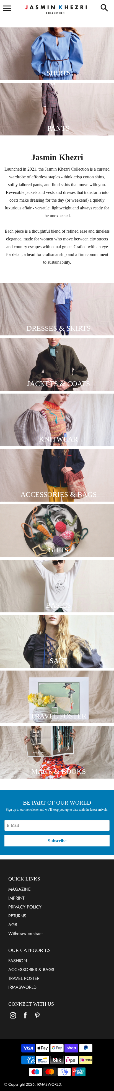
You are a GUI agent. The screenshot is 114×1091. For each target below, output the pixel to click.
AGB (12, 924)
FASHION (17, 960)
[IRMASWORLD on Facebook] (25, 1019)
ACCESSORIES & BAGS (31, 969)
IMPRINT (16, 898)
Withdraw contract (25, 933)
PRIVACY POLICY (25, 907)
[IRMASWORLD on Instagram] (13, 1019)
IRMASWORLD (22, 987)
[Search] (104, 8)
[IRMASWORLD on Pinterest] (37, 1019)
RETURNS (17, 916)
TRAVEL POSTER (24, 978)
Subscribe (57, 840)
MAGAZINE (19, 889)
